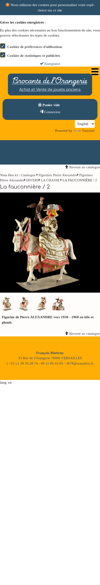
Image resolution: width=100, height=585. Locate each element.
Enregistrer (51, 64)
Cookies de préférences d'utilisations (34, 47)
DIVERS (32, 180)
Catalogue (28, 175)
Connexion (51, 112)
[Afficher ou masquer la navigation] (94, 71)
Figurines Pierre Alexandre (58, 175)
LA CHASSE (50, 180)
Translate (88, 130)
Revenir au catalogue (84, 167)
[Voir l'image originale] (50, 242)
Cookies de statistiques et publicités (33, 55)
